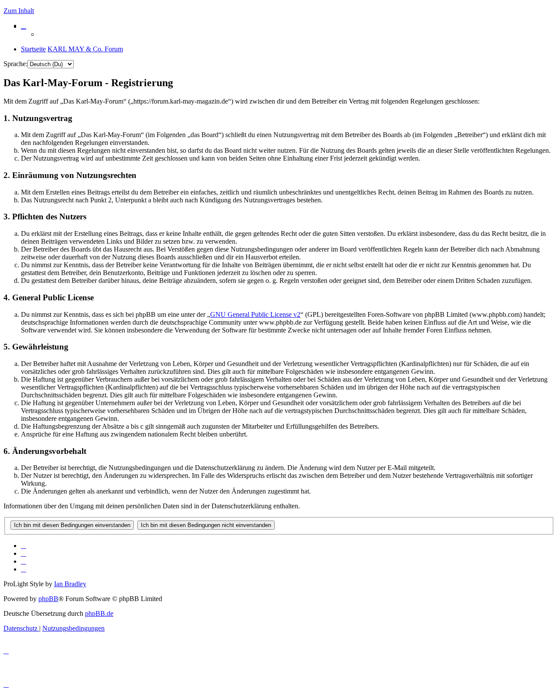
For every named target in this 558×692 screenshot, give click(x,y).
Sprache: (15, 63)
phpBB (48, 598)
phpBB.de (99, 613)
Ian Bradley (70, 584)
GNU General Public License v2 (255, 314)
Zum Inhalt (18, 10)
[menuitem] (23, 25)
